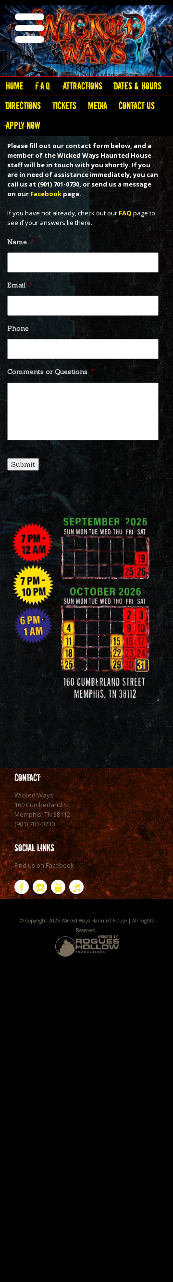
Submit (23, 464)
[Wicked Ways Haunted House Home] (86, 38)
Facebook (46, 193)
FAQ (125, 213)
